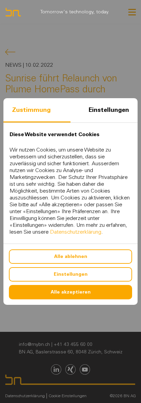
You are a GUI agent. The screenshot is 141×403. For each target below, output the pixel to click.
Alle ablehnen (70, 256)
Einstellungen (109, 110)
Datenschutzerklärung (75, 232)
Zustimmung (31, 110)
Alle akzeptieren (71, 292)
